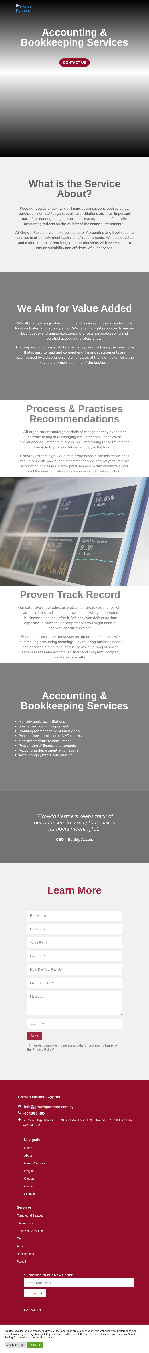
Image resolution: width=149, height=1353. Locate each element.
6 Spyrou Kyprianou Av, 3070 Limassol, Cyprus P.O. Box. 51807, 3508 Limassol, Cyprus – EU (78, 1122)
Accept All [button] (35, 1344)
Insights (29, 1170)
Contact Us (74, 63)
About (28, 1155)
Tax (19, 1238)
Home (28, 1147)
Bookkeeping (25, 1253)
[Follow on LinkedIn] (32, 1318)
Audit (20, 1246)
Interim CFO (25, 1223)
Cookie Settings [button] (15, 1344)
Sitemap (29, 1193)
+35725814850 (34, 1113)
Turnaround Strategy (30, 1215)
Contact (29, 1186)
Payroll (21, 1261)
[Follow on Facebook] (25, 1318)
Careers (29, 1178)
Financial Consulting (30, 1230)
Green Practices (34, 1163)
